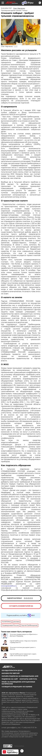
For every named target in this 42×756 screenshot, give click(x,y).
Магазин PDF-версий (11, 673)
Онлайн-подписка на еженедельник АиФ (20, 676)
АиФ (15, 46)
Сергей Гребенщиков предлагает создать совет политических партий (23, 654)
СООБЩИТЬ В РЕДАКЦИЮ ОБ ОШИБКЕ (17, 687)
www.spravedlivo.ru (9, 586)
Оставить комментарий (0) (21, 606)
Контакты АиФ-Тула (28, 679)
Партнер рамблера (19, 746)
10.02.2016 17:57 (6, 8)
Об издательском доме (12, 670)
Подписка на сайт (10, 679)
